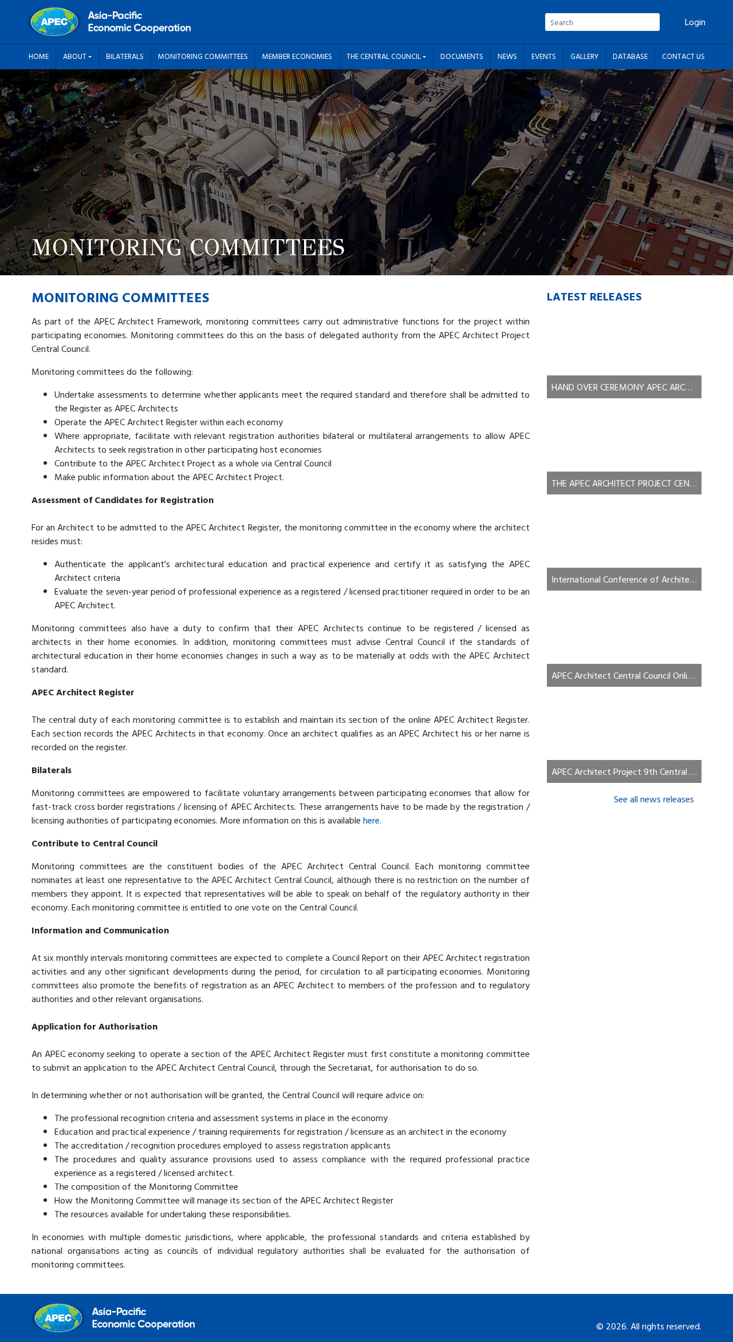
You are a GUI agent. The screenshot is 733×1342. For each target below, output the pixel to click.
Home (39, 56)
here (371, 820)
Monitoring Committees (203, 56)
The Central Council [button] (384, 56)
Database (630, 56)
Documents (461, 56)
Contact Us (683, 56)
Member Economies (297, 56)
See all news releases (654, 799)
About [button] (75, 56)
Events (543, 56)
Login (695, 22)
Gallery (584, 56)
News (507, 56)
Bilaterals (125, 56)
